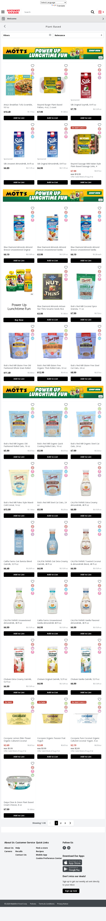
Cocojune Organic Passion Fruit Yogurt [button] (51, 739)
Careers (8, 851)
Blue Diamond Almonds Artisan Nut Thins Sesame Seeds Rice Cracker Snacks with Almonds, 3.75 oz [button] (51, 307)
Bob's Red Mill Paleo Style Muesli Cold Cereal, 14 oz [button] (18, 503)
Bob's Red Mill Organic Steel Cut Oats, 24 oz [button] (85, 445)
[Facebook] (64, 848)
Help (17, 848)
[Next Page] (71, 823)
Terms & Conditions (46, 904)
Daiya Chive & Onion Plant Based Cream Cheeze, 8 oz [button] (19, 803)
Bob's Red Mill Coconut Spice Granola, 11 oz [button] (84, 307)
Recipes (40, 851)
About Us (9, 848)
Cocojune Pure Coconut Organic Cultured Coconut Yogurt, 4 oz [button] (85, 739)
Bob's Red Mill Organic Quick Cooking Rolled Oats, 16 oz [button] (50, 445)
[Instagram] (68, 848)
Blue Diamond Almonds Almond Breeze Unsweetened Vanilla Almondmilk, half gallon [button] (85, 248)
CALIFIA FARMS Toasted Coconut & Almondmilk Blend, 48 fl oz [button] (86, 562)
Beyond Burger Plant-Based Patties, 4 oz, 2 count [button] (49, 106)
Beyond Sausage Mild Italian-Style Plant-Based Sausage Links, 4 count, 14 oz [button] (86, 165)
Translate (61, 5)
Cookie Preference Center (49, 858)
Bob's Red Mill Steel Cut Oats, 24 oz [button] (52, 503)
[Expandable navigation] (3, 12)
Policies (33, 904)
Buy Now (19, 320)
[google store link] (72, 871)
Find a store (42, 848)
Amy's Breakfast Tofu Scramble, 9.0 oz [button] (18, 106)
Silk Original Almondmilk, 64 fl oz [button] (51, 163)
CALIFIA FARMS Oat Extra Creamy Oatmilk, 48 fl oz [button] (52, 562)
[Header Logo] (13, 12)
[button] (92, 12)
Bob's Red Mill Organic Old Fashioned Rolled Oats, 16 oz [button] (17, 445)
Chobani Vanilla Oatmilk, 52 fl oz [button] (85, 679)
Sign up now (71, 890)
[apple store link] (72, 864)
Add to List (19, 118)
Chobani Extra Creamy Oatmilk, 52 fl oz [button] (18, 680)
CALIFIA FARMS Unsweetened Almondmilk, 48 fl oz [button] (17, 621)
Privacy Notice (62, 904)
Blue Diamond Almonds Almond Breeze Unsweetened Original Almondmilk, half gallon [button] (18, 248)
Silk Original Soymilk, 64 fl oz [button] (83, 104)
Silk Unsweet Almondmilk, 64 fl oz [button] (19, 163)
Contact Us (20, 854)
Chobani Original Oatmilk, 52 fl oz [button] (52, 679)
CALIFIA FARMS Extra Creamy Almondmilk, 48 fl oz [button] (84, 503)
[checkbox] (32, 66)
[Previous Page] (50, 823)
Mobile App (41, 854)
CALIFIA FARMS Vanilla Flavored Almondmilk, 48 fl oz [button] (85, 621)
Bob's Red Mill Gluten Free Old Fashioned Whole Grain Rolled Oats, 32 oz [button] (17, 367)
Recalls (18, 851)
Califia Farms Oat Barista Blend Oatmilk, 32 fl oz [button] (18, 562)
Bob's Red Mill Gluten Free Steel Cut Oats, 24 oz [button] (85, 366)
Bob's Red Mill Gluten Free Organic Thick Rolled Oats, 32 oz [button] (51, 366)
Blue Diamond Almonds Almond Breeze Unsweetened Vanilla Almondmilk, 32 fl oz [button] (51, 248)
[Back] (4, 26)
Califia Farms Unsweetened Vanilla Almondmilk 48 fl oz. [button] (49, 621)
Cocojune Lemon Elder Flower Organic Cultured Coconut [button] (17, 739)
